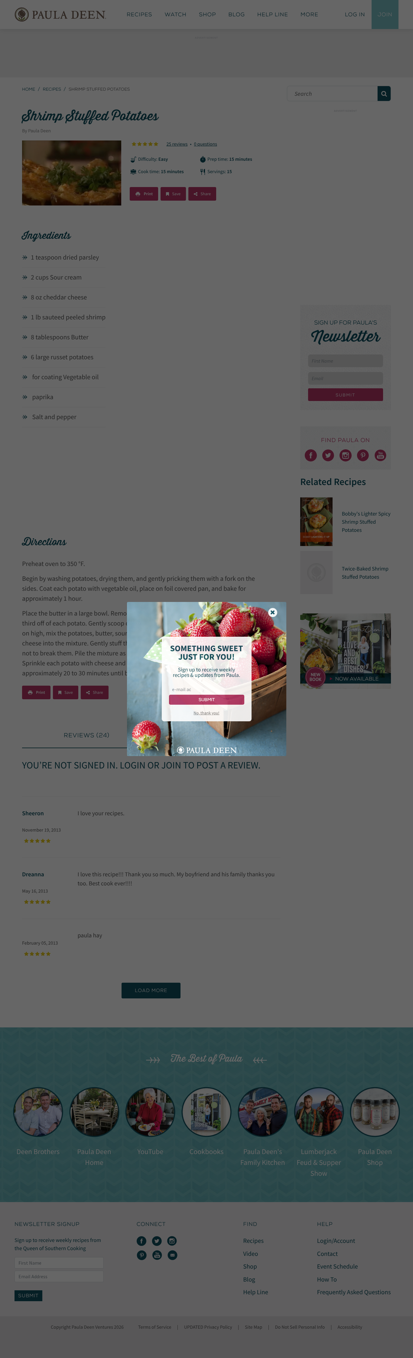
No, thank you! (206, 713)
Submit (207, 699)
